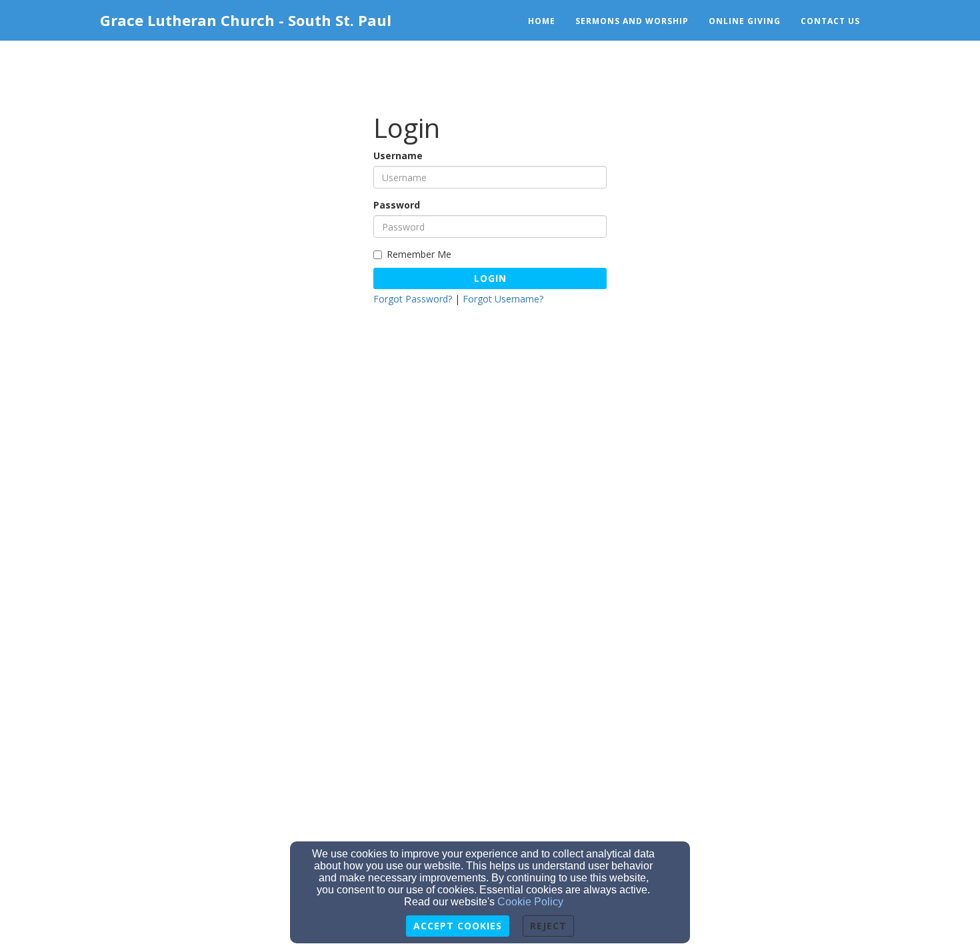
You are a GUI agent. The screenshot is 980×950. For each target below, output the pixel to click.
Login (490, 278)
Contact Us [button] (830, 21)
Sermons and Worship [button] (632, 21)
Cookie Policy (530, 901)
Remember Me (419, 254)
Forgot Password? (412, 298)
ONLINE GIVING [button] (745, 21)
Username (398, 155)
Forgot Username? (503, 298)
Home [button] (541, 21)
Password (396, 205)
